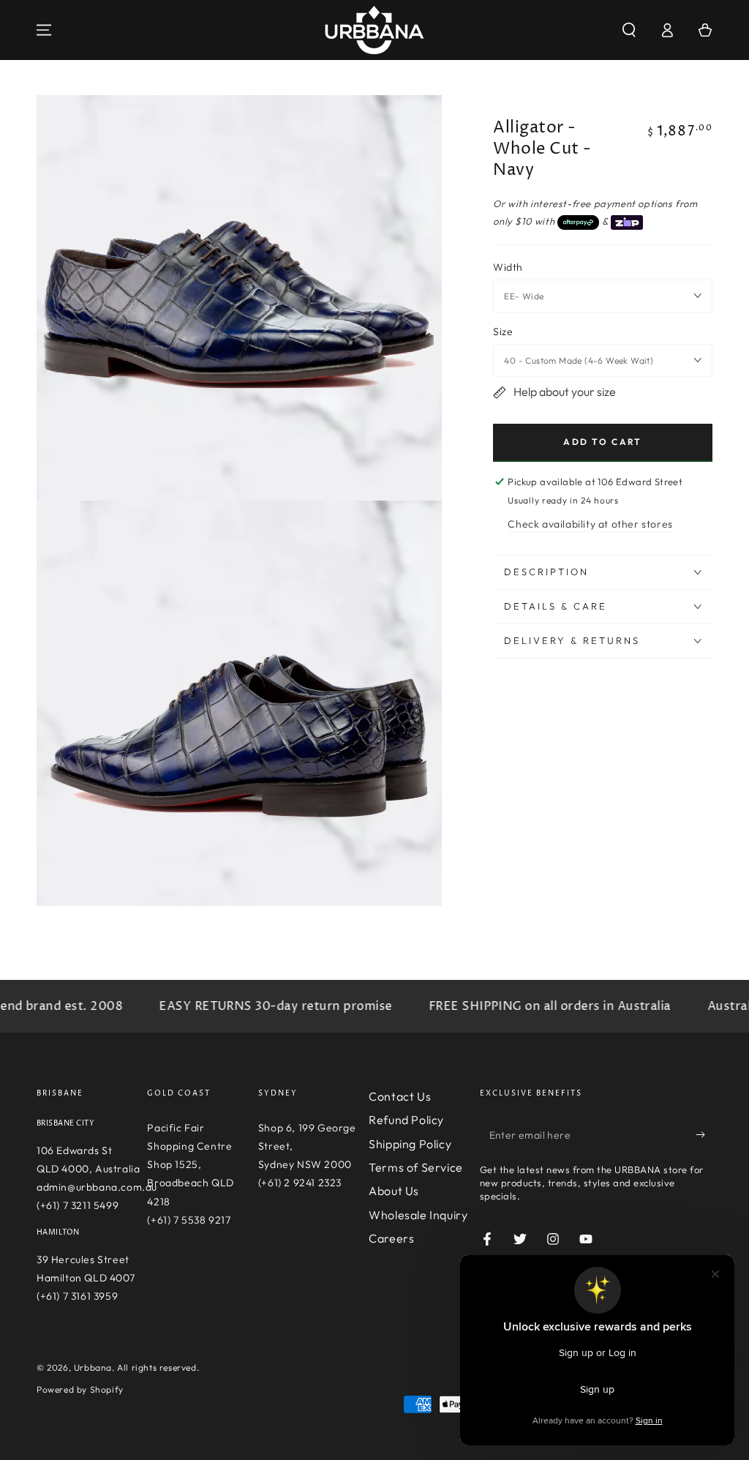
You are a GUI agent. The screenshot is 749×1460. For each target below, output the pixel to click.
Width (507, 267)
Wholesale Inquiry (418, 1215)
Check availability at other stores (590, 524)
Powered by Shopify (80, 1389)
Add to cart (602, 441)
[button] (629, 30)
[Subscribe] (704, 1135)
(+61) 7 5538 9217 (188, 1220)
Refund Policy (406, 1119)
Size (503, 331)
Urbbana (93, 1367)
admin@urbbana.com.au (97, 1187)
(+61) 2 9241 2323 (300, 1182)
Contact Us (400, 1096)
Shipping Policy (410, 1144)
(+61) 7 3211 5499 (77, 1205)
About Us (394, 1190)
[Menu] (44, 30)
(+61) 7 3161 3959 (77, 1296)
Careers (391, 1238)
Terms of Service (416, 1167)
